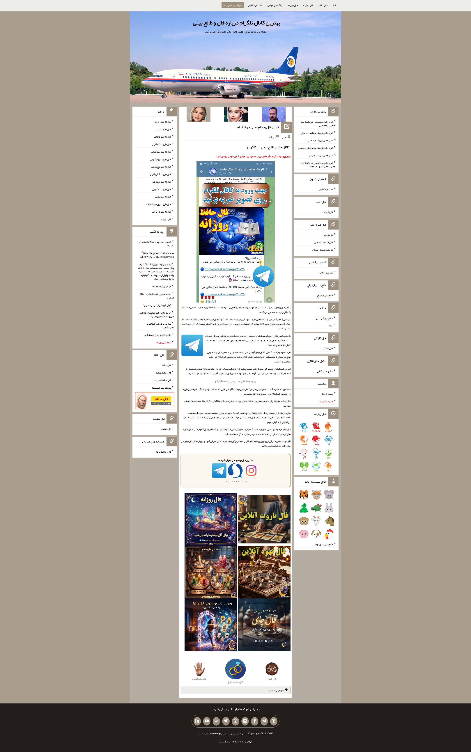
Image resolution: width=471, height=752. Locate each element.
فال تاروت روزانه (162, 121)
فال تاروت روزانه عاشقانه (158, 204)
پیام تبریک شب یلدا (161, 387)
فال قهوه (328, 234)
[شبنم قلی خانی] (198, 115)
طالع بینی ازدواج (325, 295)
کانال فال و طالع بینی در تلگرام (258, 127)
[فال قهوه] (264, 572)
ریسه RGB (327, 393)
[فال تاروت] (264, 520)
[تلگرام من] (264, 721)
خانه (335, 5)
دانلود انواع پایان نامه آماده (158, 334)
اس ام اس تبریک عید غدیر (320, 140)
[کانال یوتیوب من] (206, 721)
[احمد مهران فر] (274, 115)
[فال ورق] (211, 625)
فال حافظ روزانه (163, 372)
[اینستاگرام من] (245, 721)
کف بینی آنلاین (326, 272)
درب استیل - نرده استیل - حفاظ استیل (157, 295)
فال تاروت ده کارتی (161, 189)
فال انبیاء (328, 212)
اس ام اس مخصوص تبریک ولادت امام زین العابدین (318, 123)
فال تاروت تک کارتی (161, 144)
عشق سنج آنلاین (325, 371)
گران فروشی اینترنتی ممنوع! (157, 305)
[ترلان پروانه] (236, 115)
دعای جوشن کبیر (324, 318)
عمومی (272, 690)
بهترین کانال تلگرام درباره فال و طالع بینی (236, 22)
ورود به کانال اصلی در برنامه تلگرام (235, 381)
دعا (331, 325)
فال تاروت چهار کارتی (160, 159)
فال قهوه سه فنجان (323, 242)
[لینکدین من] (197, 721)
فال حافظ (323, 5)
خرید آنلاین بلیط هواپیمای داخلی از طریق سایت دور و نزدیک (156, 314)
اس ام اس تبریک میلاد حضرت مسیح (315, 147)
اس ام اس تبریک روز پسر (321, 155)
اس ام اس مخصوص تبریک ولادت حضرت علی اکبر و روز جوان (318, 164)
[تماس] (235, 721)
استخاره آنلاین (255, 5)
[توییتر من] (226, 721)
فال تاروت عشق (163, 196)
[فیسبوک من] (254, 721)
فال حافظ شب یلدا (162, 380)
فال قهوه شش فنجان (322, 249)
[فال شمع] (211, 572)
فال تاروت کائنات (162, 136)
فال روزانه (293, 5)
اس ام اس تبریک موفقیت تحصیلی (317, 132)
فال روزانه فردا (163, 451)
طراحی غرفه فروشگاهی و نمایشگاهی (160, 325)
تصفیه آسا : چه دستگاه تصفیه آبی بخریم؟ (156, 243)
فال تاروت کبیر (163, 129)
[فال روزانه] (211, 520)
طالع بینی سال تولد (323, 544)
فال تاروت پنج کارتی (161, 166)
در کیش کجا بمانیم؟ (161, 286)
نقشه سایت (224, 741)
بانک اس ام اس (274, 5)
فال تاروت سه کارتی (161, 151)
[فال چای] (264, 625)
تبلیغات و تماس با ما (232, 5)
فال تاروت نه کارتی (162, 181)
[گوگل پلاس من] (216, 721)
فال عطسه (166, 428)
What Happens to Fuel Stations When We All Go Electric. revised (157, 254)
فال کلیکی (328, 348)
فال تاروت (308, 5)
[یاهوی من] (273, 721)
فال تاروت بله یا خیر (161, 211)
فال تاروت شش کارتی (160, 174)
